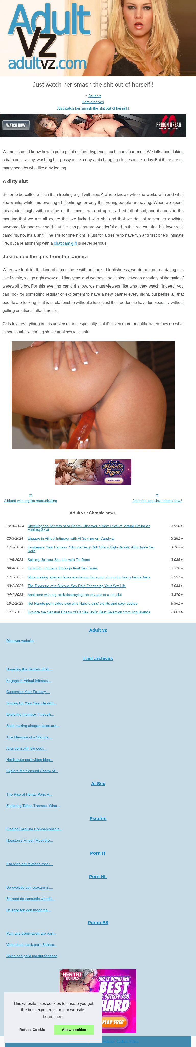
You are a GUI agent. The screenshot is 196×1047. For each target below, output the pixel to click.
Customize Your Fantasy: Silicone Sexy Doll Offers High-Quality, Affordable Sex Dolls (91, 549)
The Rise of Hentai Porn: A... (29, 794)
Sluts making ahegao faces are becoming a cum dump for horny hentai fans (89, 577)
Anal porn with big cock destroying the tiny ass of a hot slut (75, 594)
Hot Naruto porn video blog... (29, 760)
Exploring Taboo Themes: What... (33, 806)
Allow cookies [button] (74, 1030)
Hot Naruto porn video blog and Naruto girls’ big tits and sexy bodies (82, 603)
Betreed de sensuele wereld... (30, 898)
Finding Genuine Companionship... (34, 829)
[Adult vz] (98, 38)
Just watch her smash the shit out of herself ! (93, 108)
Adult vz (94, 96)
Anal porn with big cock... (26, 748)
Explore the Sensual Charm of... (32, 771)
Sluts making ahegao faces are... (32, 726)
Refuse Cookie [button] (32, 1030)
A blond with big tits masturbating (30, 501)
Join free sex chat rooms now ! (157, 501)
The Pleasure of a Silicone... (29, 737)
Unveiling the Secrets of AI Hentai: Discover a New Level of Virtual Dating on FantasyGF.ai (89, 528)
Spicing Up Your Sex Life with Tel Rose (59, 559)
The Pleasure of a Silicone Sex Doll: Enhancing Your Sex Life (77, 586)
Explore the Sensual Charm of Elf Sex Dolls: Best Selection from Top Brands (89, 612)
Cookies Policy (127, 1041)
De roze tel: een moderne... (28, 910)
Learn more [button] (53, 1016)
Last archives (93, 102)
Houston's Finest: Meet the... (29, 840)
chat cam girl (65, 243)
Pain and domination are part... (31, 933)
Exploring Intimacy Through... (30, 714)
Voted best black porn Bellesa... (31, 945)
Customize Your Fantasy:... (28, 692)
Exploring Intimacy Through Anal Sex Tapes (63, 568)
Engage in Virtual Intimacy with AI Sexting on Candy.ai (71, 538)
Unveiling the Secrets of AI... (29, 669)
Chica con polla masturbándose (31, 956)
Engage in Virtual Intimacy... (28, 680)
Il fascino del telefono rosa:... (29, 864)
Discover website (20, 640)
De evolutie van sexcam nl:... (29, 887)
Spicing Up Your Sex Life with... (31, 703)
